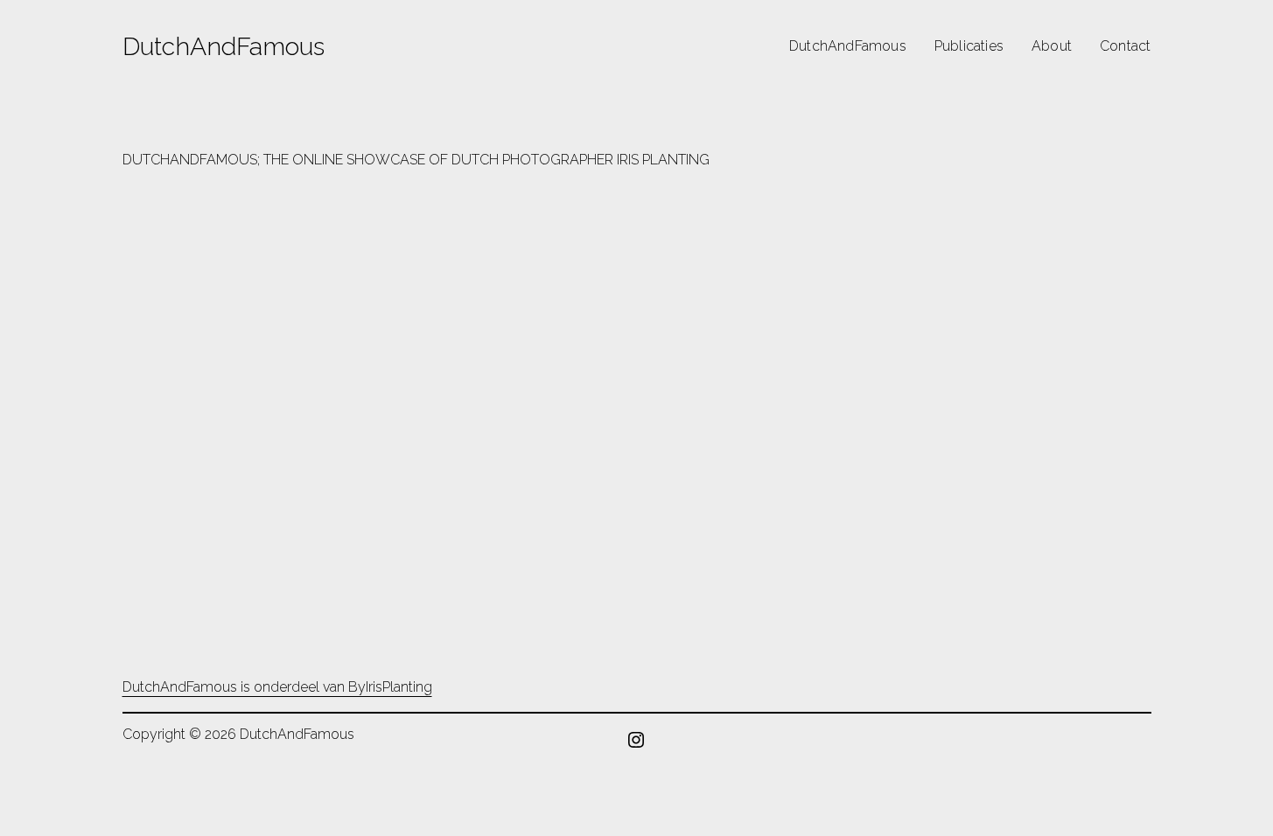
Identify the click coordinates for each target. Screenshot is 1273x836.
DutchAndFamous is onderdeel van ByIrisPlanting (277, 687)
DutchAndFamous (223, 46)
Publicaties (969, 46)
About (1052, 46)
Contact (1125, 46)
